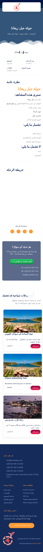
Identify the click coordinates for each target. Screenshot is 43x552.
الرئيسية (32, 34)
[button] (4, 52)
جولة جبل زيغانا (29, 88)
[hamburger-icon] (27, 7)
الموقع (9, 61)
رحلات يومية (24, 34)
